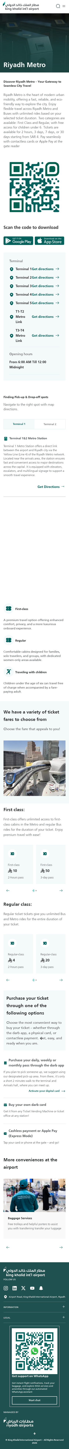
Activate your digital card (44, 1091)
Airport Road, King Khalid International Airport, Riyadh (37, 1296)
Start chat (34, 1400)
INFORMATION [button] (10, 1307)
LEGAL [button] (6, 1318)
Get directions (43, 269)
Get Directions (49, 487)
